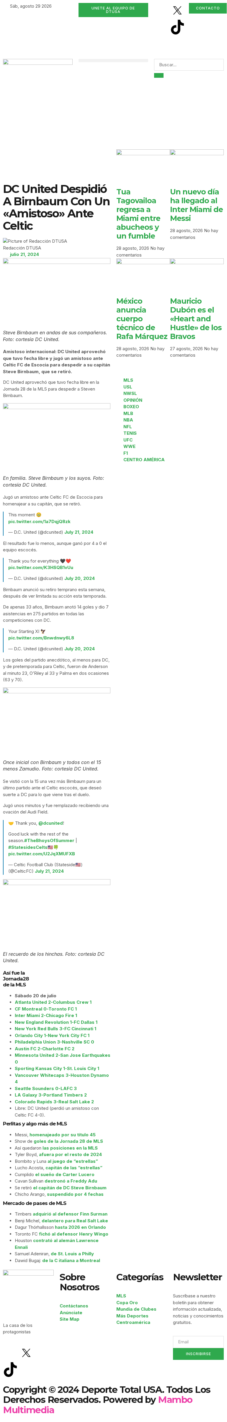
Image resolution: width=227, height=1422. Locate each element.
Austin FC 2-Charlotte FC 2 (44, 1048)
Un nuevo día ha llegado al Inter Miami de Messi (196, 205)
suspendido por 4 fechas (75, 1194)
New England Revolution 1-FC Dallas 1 (56, 1022)
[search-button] (159, 75)
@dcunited (50, 823)
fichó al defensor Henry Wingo (73, 1234)
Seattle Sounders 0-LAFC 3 (46, 1088)
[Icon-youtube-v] (161, 43)
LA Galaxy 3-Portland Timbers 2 (51, 1095)
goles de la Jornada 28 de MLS (68, 1141)
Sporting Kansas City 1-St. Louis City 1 (57, 1068)
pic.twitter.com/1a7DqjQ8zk (39, 521)
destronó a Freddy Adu (71, 1181)
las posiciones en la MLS (70, 1148)
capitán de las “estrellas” (73, 1167)
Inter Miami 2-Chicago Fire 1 (46, 1015)
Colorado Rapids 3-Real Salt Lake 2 (54, 1101)
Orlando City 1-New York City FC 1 (52, 1035)
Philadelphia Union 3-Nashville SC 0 (54, 1042)
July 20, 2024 (79, 578)
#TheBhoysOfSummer (49, 840)
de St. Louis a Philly (72, 1253)
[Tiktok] (177, 27)
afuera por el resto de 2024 (70, 1154)
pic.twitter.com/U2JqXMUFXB (41, 853)
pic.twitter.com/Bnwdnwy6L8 (41, 638)
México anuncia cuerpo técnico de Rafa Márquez (141, 319)
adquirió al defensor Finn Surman (70, 1214)
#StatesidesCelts (28, 847)
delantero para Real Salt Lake (75, 1220)
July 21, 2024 (78, 532)
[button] (113, 60)
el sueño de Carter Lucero (64, 1174)
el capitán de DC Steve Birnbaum (70, 1187)
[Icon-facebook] (161, 10)
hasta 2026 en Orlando (80, 1227)
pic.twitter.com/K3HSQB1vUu (40, 567)
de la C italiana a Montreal (71, 1260)
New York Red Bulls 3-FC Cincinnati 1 (55, 1028)
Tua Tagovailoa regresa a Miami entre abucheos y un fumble (138, 213)
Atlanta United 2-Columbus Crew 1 (53, 1002)
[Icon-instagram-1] (161, 27)
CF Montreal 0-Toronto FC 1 (46, 1009)
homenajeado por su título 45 (63, 1134)
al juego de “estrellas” (73, 1161)
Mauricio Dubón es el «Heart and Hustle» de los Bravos (196, 319)
